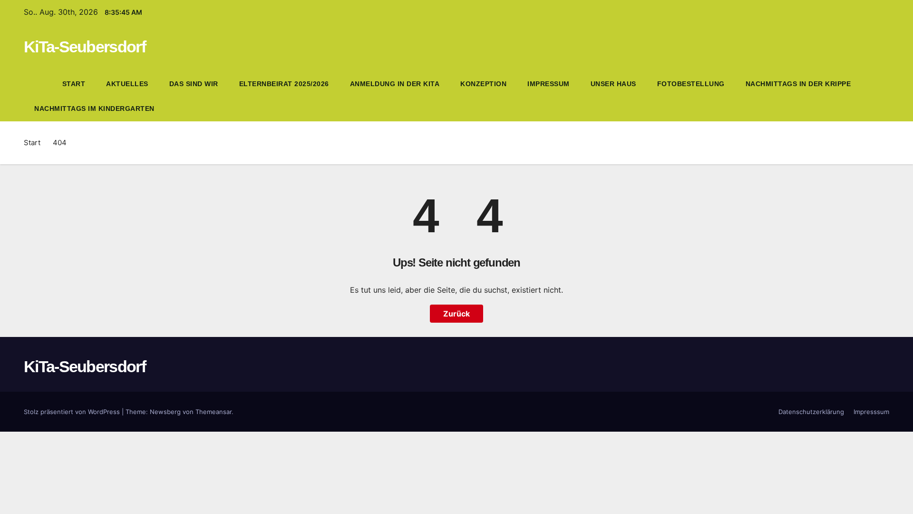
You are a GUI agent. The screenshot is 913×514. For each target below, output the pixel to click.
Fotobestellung (691, 84)
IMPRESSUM (548, 84)
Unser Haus (613, 84)
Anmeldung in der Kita (395, 84)
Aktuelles (127, 84)
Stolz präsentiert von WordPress (73, 411)
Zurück (456, 313)
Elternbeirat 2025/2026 (284, 84)
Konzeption (483, 84)
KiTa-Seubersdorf (85, 47)
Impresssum (871, 411)
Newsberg (165, 411)
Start (74, 84)
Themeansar (213, 411)
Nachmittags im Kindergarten (94, 108)
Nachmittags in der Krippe (798, 84)
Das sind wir (193, 84)
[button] (882, 96)
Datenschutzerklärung (811, 411)
